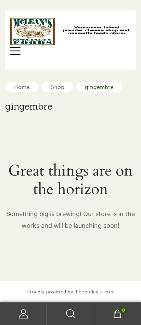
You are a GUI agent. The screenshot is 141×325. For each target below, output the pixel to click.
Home (22, 86)
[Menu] (15, 51)
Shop (57, 86)
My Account (23, 314)
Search (70, 314)
